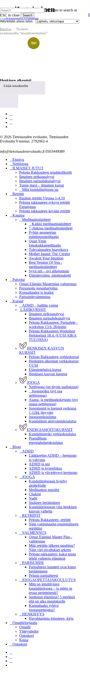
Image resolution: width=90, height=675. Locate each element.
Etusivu (5, 29)
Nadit (33, 498)
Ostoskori (26, 636)
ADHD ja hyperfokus (45, 468)
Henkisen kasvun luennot (48, 374)
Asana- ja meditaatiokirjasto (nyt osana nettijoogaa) (53, 402)
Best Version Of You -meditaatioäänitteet (45, 264)
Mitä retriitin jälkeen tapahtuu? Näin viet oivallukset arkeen (52, 547)
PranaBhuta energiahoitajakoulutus (46, 440)
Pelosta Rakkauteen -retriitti (50, 520)
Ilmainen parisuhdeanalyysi (39, 181)
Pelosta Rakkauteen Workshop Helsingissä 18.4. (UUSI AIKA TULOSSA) (53, 335)
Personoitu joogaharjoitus (38, 288)
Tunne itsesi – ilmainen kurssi (41, 185)
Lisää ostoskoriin (16, 85)
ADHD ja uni (39, 464)
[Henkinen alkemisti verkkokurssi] (19, 57)
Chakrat (35, 494)
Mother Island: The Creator (49, 254)
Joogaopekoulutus (42, 417)
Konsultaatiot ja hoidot (36, 292)
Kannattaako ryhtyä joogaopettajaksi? (44, 608)
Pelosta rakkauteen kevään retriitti (44, 211)
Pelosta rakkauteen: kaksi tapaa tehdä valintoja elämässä (52, 556)
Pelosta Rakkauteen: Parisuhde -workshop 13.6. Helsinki (53, 324)
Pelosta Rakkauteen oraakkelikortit (45, 172)
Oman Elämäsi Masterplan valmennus (48, 284)
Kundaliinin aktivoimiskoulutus (52, 421)
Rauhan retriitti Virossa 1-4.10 (42, 198)
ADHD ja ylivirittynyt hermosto (53, 473)
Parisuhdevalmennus (34, 297)
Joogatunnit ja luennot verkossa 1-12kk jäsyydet (52, 410)
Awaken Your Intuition (46, 258)
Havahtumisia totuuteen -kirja (51, 618)
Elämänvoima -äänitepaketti (50, 275)
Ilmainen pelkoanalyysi (36, 177)
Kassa (23, 640)
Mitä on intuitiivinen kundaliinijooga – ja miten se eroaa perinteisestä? (50, 588)
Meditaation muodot (44, 490)
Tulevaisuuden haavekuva (48, 250)
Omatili (24, 627)
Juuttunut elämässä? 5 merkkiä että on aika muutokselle (52, 599)
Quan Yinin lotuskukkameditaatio (45, 243)
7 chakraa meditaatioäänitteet (50, 228)
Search (27, 15)
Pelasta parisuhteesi (43, 575)
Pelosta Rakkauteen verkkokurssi (54, 357)
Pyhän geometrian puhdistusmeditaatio (44, 234)
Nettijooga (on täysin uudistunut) (53, 387)
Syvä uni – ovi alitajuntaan (49, 271)
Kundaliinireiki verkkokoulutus (52, 434)
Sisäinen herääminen (44, 503)
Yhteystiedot (28, 631)
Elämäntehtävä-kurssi (45, 370)
